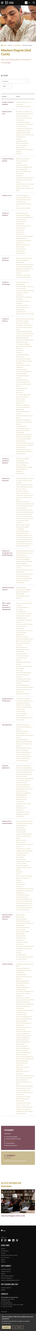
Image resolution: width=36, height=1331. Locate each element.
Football (18, 163)
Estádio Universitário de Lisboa (9, 1255)
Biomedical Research (22, 213)
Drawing (18, 139)
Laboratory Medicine (22, 260)
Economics (19, 622)
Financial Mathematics (22, 375)
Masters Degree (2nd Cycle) (16, 52)
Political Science (21, 936)
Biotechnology (20, 985)
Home (4, 45)
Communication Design (23, 122)
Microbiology (20, 230)
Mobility (3, 1273)
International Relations (23, 927)
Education (19, 522)
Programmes (17, 45)
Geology (18, 378)
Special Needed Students (7, 1276)
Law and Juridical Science (23, 208)
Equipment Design (21, 141)
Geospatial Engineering (23, 382)
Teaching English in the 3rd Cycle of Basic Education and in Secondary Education (24, 544)
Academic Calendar (6, 1269)
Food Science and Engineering (24, 778)
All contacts (4, 1311)
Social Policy (20, 944)
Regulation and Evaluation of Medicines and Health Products (24, 271)
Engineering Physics (21, 369)
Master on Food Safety (22, 458)
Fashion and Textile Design (24, 707)
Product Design (20, 715)
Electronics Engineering (23, 1002)
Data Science (20, 356)
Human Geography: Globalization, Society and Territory (23, 565)
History (18, 874)
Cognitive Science (21, 249)
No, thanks (17, 1327)
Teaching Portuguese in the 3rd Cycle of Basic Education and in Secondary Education (24, 537)
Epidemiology (20, 223)
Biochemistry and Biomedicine (25, 340)
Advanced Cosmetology (23, 275)
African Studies (20, 914)
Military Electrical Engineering (25, 1058)
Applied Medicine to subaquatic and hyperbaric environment (23, 240)
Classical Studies (21, 832)
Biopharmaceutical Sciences (24, 258)
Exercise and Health (22, 161)
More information (6, 1323)
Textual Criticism (21, 863)
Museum (3, 1253)
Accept (6, 1327)
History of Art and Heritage (24, 876)
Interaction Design (21, 145)
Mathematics (20, 403)
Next (33, 1204)
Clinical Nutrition (21, 219)
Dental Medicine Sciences (23, 106)
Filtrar (5, 76)
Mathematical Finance (22, 693)
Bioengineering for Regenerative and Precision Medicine (24, 976)
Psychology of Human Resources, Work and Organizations (22, 307)
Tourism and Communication (24, 574)
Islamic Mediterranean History (25, 888)
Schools (3, 1248)
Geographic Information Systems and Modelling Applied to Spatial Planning (24, 559)
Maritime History (21, 840)
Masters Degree (10, 1141)
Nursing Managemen (22, 739)
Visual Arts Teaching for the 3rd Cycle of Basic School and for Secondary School (24, 114)
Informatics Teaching (22, 321)
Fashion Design (20, 709)
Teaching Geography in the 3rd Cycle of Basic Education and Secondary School (25, 506)
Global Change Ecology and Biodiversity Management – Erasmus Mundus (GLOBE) (24, 437)
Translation (19, 886)
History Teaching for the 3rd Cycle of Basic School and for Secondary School (24, 487)
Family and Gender (21, 919)
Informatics (19, 392)
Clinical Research (21, 221)
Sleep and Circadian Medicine (24, 236)
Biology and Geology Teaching (25, 319)
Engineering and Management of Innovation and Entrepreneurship (24, 1012)
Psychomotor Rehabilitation (24, 167)
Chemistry (19, 352)
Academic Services (6, 1271)
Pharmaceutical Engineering (24, 266)
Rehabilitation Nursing (22, 725)
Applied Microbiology (22, 338)
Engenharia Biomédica (22, 983)
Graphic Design (20, 711)
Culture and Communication (24, 834)
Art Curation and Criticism (24, 118)
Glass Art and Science (22, 143)
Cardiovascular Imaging (23, 215)
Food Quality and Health (23, 277)
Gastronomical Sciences (23, 784)
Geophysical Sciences (22, 380)
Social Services (5, 1251)
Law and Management (22, 195)
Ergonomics (19, 175)
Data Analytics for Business (24, 613)
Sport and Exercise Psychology (25, 184)
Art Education (20, 120)
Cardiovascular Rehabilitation (25, 217)
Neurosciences (20, 251)
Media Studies (20, 933)
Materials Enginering (22, 1040)
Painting (18, 151)
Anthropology (20, 917)
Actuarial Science (21, 611)
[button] (4, 86)
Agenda (3, 1259)
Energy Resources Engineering (24, 1004)
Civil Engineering (21, 989)
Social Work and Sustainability (25, 946)
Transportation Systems (23, 1096)
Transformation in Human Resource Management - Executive (23, 681)
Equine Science (20, 473)
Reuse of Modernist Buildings (24, 1086)
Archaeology (19, 857)
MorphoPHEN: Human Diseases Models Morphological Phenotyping (24, 465)
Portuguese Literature (22, 853)
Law (17, 206)
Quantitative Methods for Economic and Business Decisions (23, 675)
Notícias (3, 1262)
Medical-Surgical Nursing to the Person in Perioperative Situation (24, 744)
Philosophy (19, 872)
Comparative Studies (22, 865)
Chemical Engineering (22, 987)
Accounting (19, 609)
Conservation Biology (22, 354)
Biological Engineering (22, 981)
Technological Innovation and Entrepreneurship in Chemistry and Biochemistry (25, 445)
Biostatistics (20, 350)
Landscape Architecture (23, 786)
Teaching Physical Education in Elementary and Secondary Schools (25, 180)
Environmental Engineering (24, 772)
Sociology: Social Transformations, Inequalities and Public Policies (24, 957)
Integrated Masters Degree (13, 1139)
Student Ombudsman (6, 1278)
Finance (18, 660)
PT (29, 3)
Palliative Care (20, 234)
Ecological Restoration (22, 428)
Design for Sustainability (23, 132)
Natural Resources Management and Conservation (21, 799)
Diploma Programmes (11, 1145)
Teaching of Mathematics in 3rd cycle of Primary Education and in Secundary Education (25, 333)
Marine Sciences (20, 401)
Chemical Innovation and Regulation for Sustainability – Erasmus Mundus (25, 451)
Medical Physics (20, 253)
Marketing (19, 670)
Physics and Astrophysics (23, 420)
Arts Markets (20, 827)
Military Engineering (22, 1061)
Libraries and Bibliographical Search (10, 1280)
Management (20, 634)
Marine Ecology (20, 399)
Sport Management (21, 169)
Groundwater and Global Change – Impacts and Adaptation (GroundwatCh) (24, 1105)
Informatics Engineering (23, 394)
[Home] (3, 1230)
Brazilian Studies (21, 587)
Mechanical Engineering (23, 1042)
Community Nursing (22, 760)
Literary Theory (20, 884)
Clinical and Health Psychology (25, 290)
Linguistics (19, 882)
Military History (20, 842)
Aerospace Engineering (22, 968)
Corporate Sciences (22, 653)
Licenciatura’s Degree (11, 1136)
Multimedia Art (20, 147)
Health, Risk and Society (23, 921)
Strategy (18, 952)
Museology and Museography (24, 149)
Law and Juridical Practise (23, 204)
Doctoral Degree (10, 1143)
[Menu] (2, 3)
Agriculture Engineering (23, 765)
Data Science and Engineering (24, 991)
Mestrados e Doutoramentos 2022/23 (16, 1161)
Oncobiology (20, 232)
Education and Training (23, 524)
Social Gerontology (21, 942)
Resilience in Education (22, 158)
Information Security (22, 396)
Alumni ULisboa (5, 1257)
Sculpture (19, 153)
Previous (3, 1204)
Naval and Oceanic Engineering (25, 1075)
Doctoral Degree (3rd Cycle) (13, 1216)
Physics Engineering (21, 1079)
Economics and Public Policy (24, 624)
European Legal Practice (23, 197)
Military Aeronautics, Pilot (24, 641)
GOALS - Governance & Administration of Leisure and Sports (24, 188)
